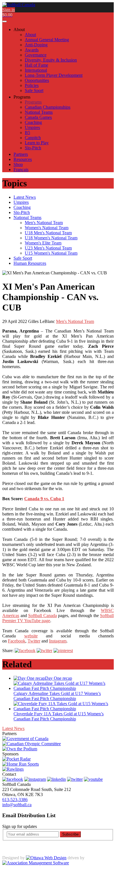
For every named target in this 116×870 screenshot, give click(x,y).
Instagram (57, 641)
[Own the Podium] (19, 748)
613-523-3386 (15, 799)
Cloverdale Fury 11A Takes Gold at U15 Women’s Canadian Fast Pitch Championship (59, 716)
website (31, 635)
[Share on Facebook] (25, 650)
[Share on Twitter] (44, 650)
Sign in (8, 9)
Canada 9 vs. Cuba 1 (44, 498)
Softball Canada (42, 615)
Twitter (34, 641)
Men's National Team (75, 321)
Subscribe (70, 834)
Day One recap (58, 678)
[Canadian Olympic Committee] (31, 743)
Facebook (16, 641)
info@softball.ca (17, 804)
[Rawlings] (13, 769)
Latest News (13, 728)
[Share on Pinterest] (63, 650)
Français (21, 169)
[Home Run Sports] (20, 764)
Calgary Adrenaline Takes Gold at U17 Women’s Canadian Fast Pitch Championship (57, 696)
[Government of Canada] (25, 738)
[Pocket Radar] (16, 759)
